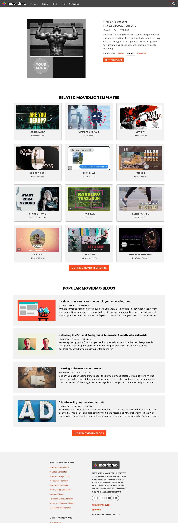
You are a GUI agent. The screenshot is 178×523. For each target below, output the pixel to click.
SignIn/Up (172, 3)
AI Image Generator (59, 480)
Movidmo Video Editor (60, 467)
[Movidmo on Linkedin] (116, 498)
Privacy (96, 509)
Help (63, 4)
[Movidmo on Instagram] (102, 498)
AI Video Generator (58, 471)
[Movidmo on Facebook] (95, 498)
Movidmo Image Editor (60, 476)
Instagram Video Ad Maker (62, 503)
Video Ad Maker (57, 494)
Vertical (141, 53)
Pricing (45, 4)
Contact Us (74, 4)
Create (33, 4)
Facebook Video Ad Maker (61, 498)
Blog (55, 4)
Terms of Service (101, 505)
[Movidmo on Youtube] (109, 498)
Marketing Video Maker (60, 507)
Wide (121, 53)
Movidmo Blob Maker (59, 485)
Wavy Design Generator (60, 489)
